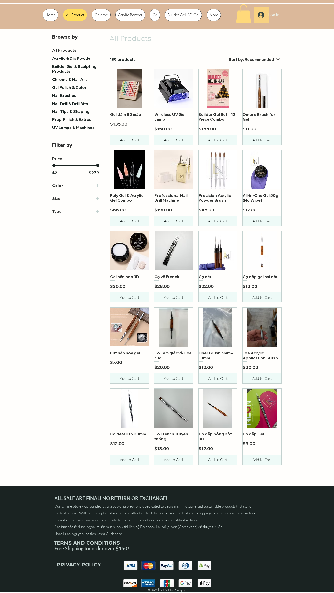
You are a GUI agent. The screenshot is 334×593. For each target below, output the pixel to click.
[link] (243, 13)
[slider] (54, 165)
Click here (114, 533)
